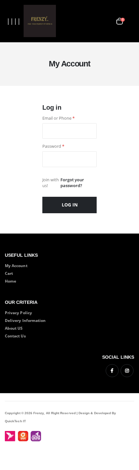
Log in (70, 205)
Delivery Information (25, 320)
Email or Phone (58, 118)
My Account (16, 265)
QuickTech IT (15, 421)
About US (14, 328)
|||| (13, 21)
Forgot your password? (72, 182)
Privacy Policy (18, 312)
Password (53, 146)
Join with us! (50, 182)
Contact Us (15, 335)
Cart (9, 273)
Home (10, 281)
